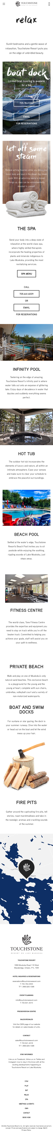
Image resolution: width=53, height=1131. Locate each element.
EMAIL (26, 116)
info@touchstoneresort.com (26, 1000)
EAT (26, 1090)
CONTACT (26, 1113)
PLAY (26, 1086)
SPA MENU (26, 273)
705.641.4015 (27, 1003)
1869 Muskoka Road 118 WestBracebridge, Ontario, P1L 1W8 (26, 964)
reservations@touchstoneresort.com (27, 981)
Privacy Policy (26, 1130)
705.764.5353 (26, 102)
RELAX (26, 1095)
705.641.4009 (26, 293)
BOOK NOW (26, 1117)
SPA (26, 1099)
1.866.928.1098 (27, 987)
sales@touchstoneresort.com (26, 1040)
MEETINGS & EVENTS (26, 1104)
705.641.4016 (27, 1043)
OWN (26, 1108)
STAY (26, 1081)
